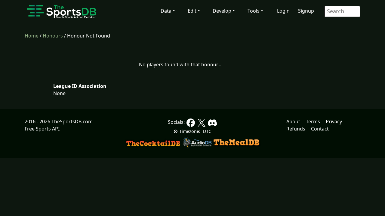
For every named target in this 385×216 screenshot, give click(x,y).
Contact (320, 128)
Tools (254, 11)
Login (283, 11)
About (293, 121)
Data (166, 11)
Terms (313, 121)
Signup (306, 11)
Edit (192, 11)
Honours (53, 35)
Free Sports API (42, 128)
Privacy (334, 121)
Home (31, 35)
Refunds (295, 128)
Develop (222, 11)
